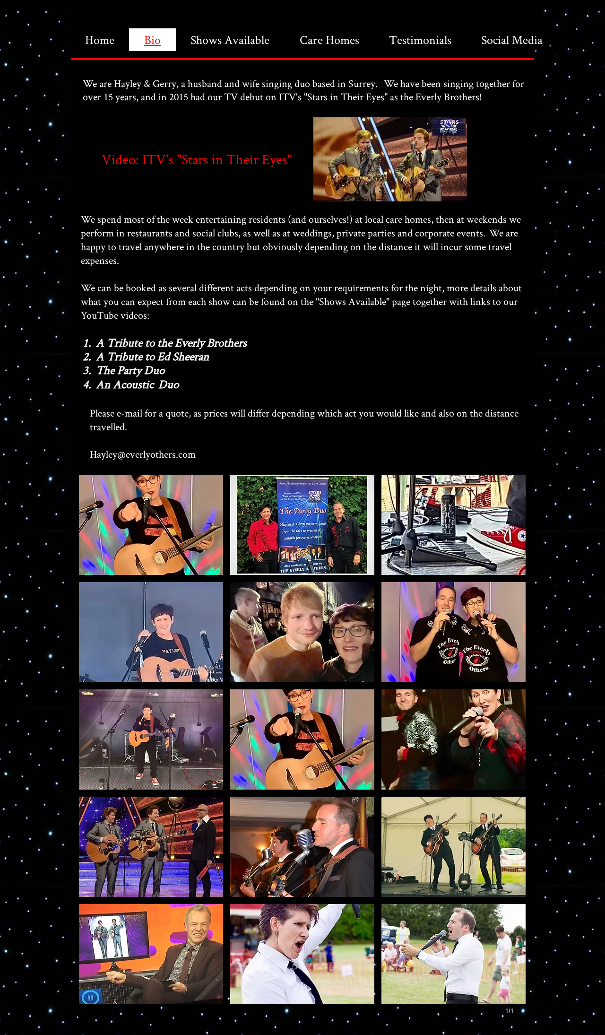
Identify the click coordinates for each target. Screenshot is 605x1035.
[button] (151, 525)
